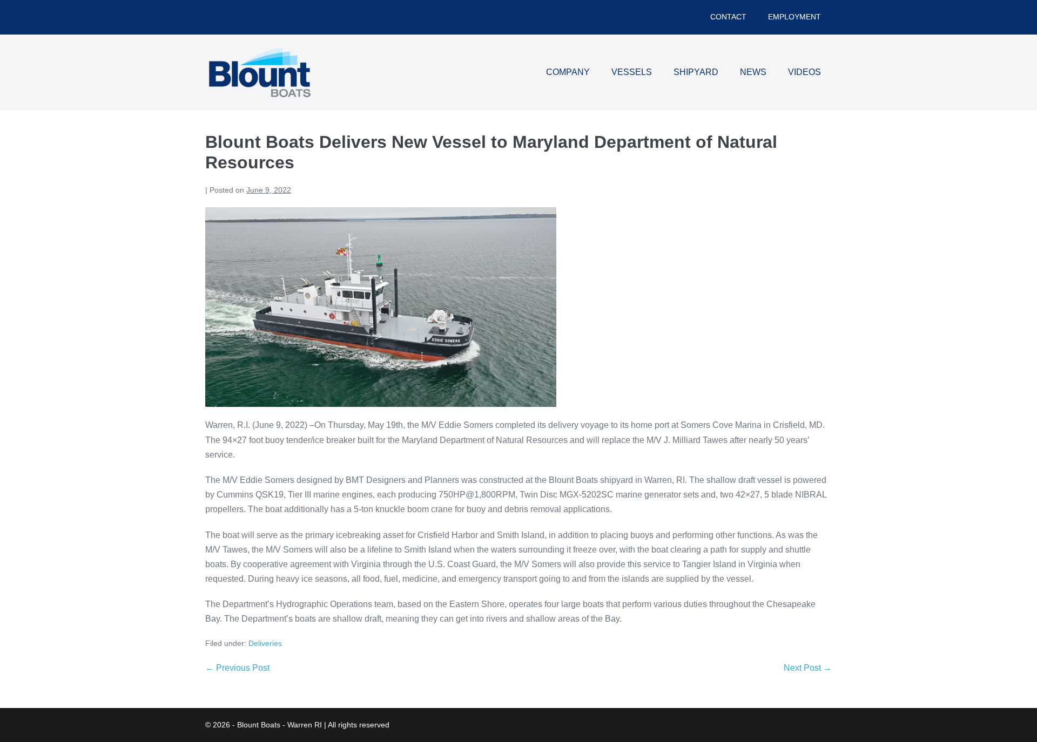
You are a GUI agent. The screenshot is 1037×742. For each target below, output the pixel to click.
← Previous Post (237, 667)
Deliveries (265, 643)
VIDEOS (804, 72)
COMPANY (568, 72)
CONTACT (728, 16)
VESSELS (631, 72)
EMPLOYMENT (794, 16)
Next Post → (808, 667)
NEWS (753, 72)
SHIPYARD (696, 72)
